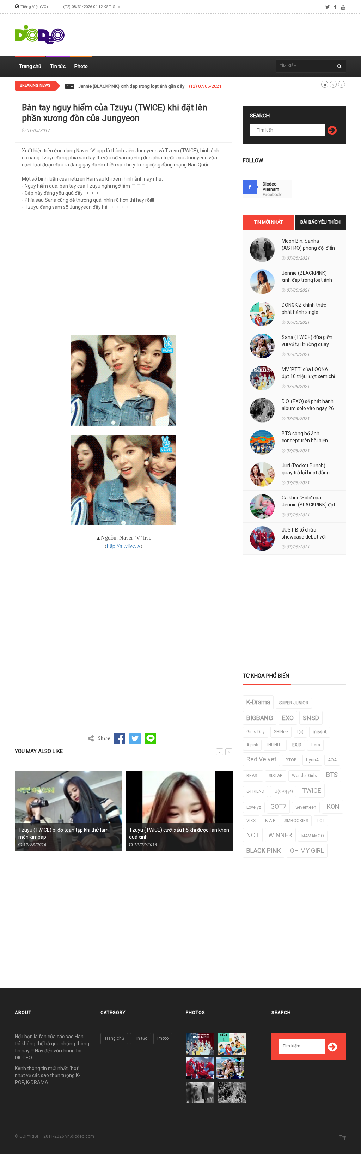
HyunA (312, 760)
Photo (81, 66)
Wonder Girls (304, 775)
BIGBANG (259, 718)
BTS (332, 774)
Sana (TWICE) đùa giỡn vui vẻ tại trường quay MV (307, 344)
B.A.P (270, 820)
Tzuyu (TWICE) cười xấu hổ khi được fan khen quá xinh (179, 833)
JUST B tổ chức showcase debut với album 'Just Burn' (304, 537)
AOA (332, 760)
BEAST (252, 775)
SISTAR (276, 775)
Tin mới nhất (268, 222)
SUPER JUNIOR (293, 702)
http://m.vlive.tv (123, 545)
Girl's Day (255, 731)
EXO (288, 718)
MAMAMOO (312, 835)
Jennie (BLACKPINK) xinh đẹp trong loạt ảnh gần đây (307, 280)
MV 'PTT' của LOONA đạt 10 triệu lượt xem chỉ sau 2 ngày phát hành (308, 376)
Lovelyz (253, 807)
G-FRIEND (255, 791)
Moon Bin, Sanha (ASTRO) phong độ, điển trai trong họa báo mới (308, 248)
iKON (332, 806)
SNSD (311, 718)
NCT (252, 835)
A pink (252, 744)
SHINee (281, 731)
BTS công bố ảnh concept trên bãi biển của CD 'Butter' (305, 440)
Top (342, 1137)
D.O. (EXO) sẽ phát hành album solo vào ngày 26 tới (308, 408)
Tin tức (58, 66)
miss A (319, 731)
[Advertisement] (218, 35)
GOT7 (278, 806)
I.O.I (320, 820)
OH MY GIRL (307, 850)
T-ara (315, 744)
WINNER (280, 835)
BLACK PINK (263, 850)
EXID (296, 744)
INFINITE (275, 744)
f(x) (300, 731)
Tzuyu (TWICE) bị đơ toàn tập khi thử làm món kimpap (63, 833)
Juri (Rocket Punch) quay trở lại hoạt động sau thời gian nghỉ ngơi (306, 472)
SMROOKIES (296, 820)
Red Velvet (261, 759)
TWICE (311, 790)
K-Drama (258, 702)
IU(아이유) (283, 791)
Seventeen (305, 807)
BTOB (291, 760)
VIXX (251, 820)
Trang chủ (30, 66)
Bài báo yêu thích (320, 222)
